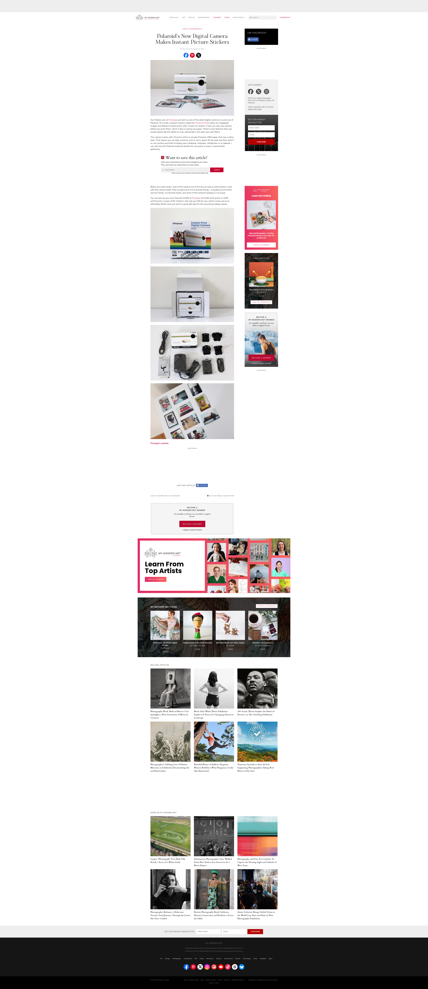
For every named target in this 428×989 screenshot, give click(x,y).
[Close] (250, 468)
